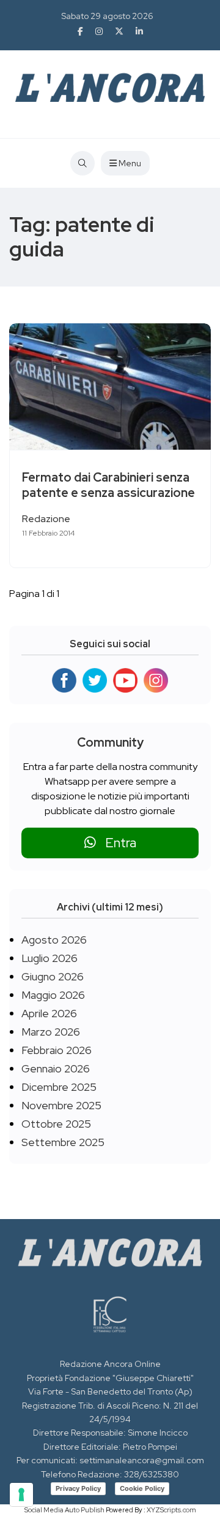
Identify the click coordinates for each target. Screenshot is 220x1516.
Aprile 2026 (49, 1013)
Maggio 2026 (53, 995)
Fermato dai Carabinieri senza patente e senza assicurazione (108, 485)
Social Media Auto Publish (64, 1510)
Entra (116, 843)
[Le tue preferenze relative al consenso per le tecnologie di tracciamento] (21, 1494)
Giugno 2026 (52, 976)
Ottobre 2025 (56, 1124)
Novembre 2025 (61, 1105)
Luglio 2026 (49, 958)
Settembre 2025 (63, 1142)
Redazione (46, 518)
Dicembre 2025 (59, 1087)
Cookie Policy (142, 1488)
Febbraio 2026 (56, 1050)
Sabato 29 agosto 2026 (107, 15)
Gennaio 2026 (55, 1068)
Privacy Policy (78, 1488)
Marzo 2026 (50, 1032)
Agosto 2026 (54, 940)
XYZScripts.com (171, 1510)
